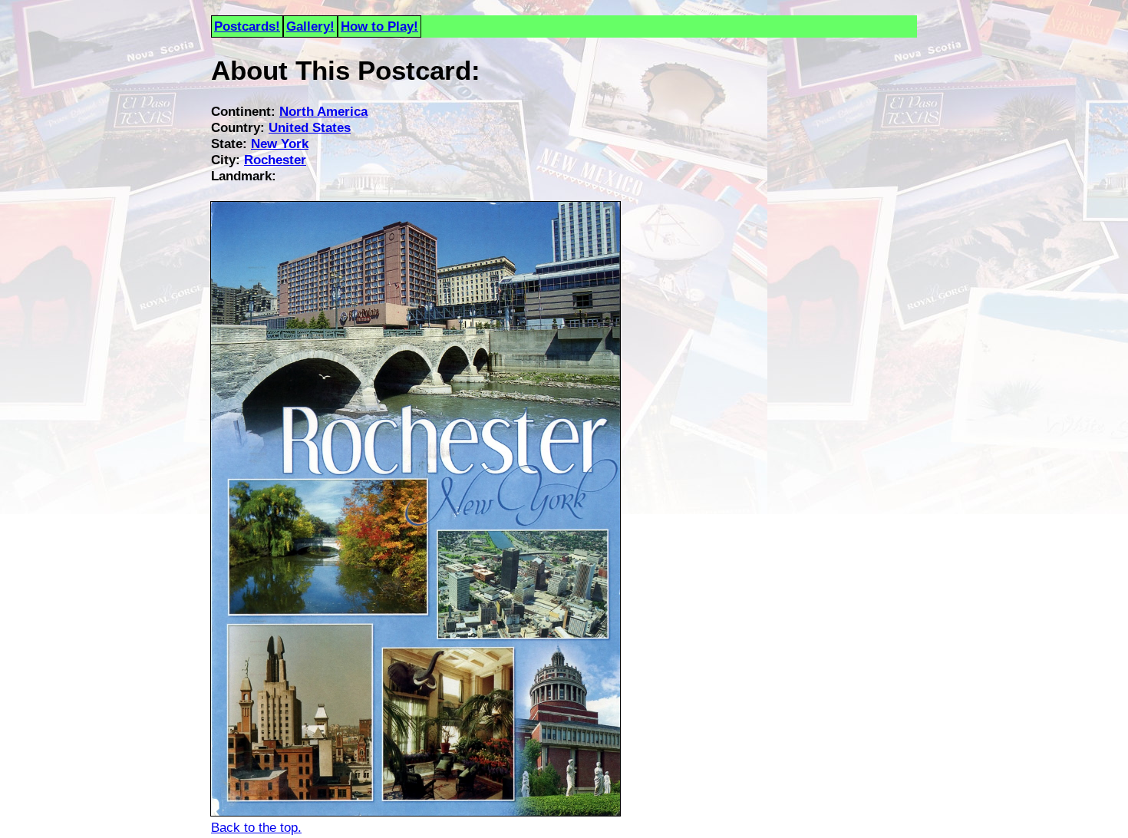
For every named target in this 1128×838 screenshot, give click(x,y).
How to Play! (379, 26)
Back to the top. (256, 827)
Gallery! (310, 26)
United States (310, 127)
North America (323, 111)
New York (279, 143)
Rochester (275, 159)
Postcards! (247, 26)
